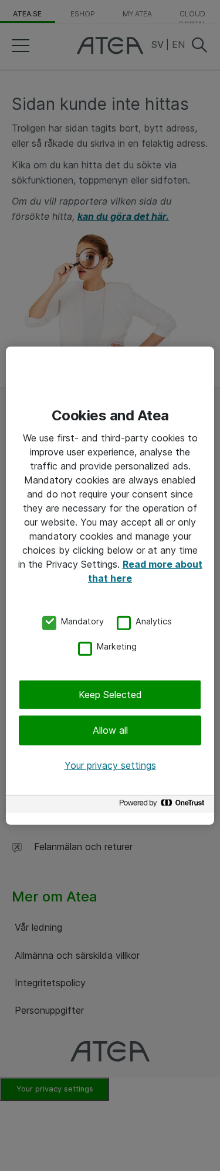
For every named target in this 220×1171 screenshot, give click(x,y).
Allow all (110, 730)
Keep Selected (110, 694)
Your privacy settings (110, 765)
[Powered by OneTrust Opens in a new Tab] (163, 806)
